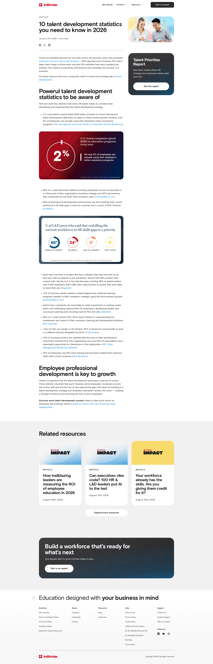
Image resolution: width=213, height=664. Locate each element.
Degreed (66, 288)
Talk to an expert (59, 568)
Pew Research (80, 356)
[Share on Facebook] (40, 45)
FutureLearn (92, 332)
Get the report (151, 86)
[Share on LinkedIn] (49, 45)
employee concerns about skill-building (59, 61)
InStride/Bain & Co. (104, 197)
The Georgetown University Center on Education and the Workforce (88, 124)
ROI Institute (50, 324)
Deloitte (106, 312)
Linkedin (48, 209)
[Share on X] (45, 45)
